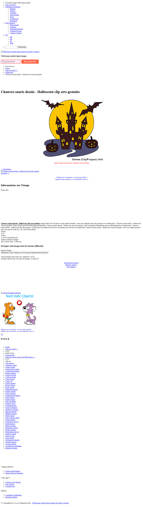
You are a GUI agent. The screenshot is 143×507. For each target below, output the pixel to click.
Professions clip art (12, 432)
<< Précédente (6, 169)
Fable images (10, 398)
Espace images (10, 393)
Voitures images (11, 442)
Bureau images (10, 373)
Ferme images (10, 400)
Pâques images (10, 426)
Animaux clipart (11, 365)
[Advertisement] (41, 82)
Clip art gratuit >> (11, 349)
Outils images (10, 424)
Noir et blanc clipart (12, 418)
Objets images (10, 420)
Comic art (8, 381)
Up (2, 334)
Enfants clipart (10, 391)
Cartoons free (10, 486)
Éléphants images (11, 389)
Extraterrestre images (12, 395)
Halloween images (11, 410)
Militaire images (11, 414)
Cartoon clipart (10, 377)
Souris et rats (9, 436)
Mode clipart (9, 416)
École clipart (9, 387)
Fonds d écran (10, 404)
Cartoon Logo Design (13, 482)
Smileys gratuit (10, 434)
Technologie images (12, 440)
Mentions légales (11, 448)
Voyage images (10, 444)
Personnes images (11, 428)
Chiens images (10, 383)
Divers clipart (10, 385)
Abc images (9, 363)
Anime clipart (10, 367)
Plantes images (10, 430)
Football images (11, 406)
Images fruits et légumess (14, 473)
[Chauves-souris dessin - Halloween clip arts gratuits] (20, 171)
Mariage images (11, 412)
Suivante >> (5, 173)
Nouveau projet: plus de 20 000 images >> (20, 357)
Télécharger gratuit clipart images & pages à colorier (50, 503)
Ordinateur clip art (11, 422)
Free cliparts (9, 484)
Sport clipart (9, 438)
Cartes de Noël (10, 375)
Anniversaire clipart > (71, 263)
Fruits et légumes (11, 408)
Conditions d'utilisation (13, 446)
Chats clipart (9, 379)
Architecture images (12, 371)
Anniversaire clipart (12, 369)
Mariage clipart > (71, 265)
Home (7, 347)
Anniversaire (9, 355)
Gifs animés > (71, 267)
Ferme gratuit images (12, 471)
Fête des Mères (10, 402)
